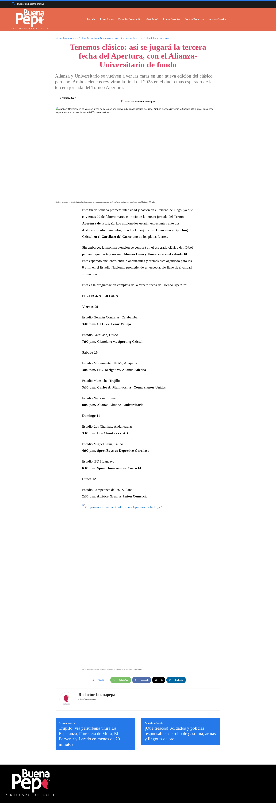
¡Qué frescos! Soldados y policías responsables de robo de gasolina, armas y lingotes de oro (180, 733)
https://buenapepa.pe (87, 699)
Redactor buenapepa (145, 101)
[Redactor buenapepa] (122, 101)
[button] (27, 4)
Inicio (58, 38)
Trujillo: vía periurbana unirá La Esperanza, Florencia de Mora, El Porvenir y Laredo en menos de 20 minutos (89, 736)
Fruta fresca (69, 38)
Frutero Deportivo (88, 38)
